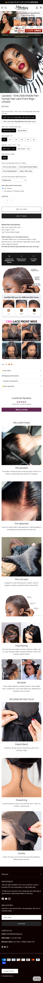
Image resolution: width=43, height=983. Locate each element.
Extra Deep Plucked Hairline (28, 167)
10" (4, 139)
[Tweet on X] (6, 364)
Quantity (5, 196)
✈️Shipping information (10, 376)
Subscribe (21, 923)
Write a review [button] (21, 410)
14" (16, 139)
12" (10, 139)
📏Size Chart (6, 371)
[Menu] (2, 7)
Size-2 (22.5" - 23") (24, 149)
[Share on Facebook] (9, 364)
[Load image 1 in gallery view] (21, 65)
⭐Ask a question (8, 386)
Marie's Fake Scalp (26, 171)
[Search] (6, 7)
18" (28, 139)
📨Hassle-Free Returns (10, 381)
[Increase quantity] (11, 200)
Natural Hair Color (9, 130)
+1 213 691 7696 (15, 938)
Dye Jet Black (22, 130)
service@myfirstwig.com (14, 934)
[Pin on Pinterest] (11, 364)
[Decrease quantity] (3, 200)
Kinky (4, 158)
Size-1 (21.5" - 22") (9, 149)
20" (34, 139)
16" (22, 139)
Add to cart (21, 209)
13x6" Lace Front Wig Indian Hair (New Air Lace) (18, 117)
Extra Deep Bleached (10, 171)
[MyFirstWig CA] (21, 7)
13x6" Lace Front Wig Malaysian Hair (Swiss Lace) (19, 121)
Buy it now (21, 216)
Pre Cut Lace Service (9, 167)
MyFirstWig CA (9, 976)
